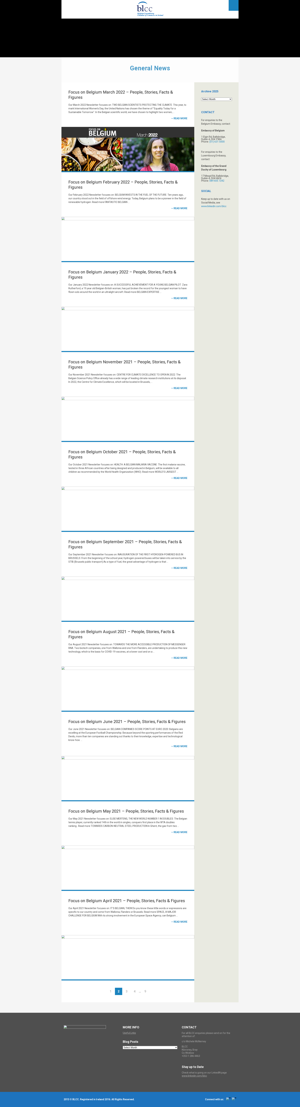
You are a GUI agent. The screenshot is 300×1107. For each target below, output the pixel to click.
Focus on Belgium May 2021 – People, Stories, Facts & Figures (126, 811)
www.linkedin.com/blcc (213, 206)
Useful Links (129, 1032)
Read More (180, 118)
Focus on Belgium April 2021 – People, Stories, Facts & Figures (126, 900)
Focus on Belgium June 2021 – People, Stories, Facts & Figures (127, 721)
